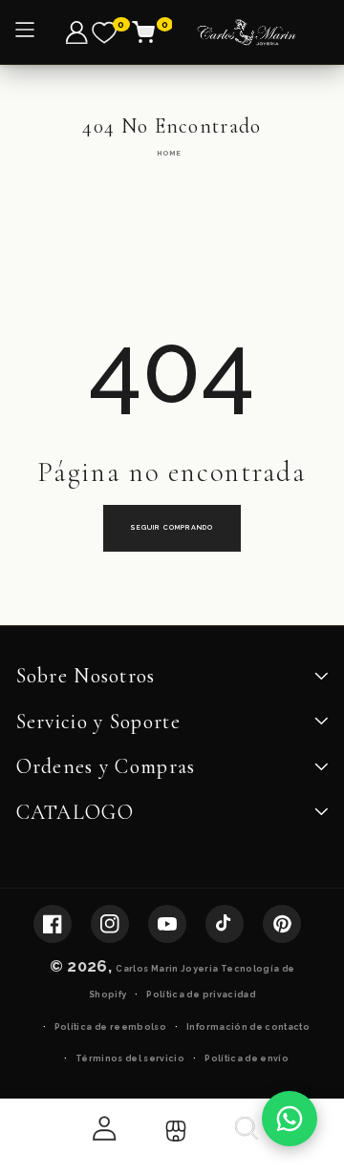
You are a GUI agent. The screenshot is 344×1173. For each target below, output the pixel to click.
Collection (173, 1131)
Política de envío (246, 1058)
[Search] (245, 1136)
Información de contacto (248, 1027)
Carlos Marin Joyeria (167, 969)
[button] (154, 32)
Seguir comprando (171, 527)
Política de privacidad (200, 994)
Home (169, 153)
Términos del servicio (129, 1058)
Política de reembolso (110, 1027)
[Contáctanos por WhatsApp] (289, 1118)
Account (102, 1128)
